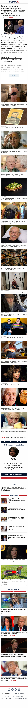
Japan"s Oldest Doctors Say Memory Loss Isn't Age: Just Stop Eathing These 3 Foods (13, 246)
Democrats (9, 437)
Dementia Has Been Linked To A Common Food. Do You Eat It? (14, 152)
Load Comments (14, 478)
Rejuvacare (3, 220)
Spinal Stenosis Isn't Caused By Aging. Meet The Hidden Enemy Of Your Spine (14, 362)
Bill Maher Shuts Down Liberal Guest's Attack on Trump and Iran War (16, 537)
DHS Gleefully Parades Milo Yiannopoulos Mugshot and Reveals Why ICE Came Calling (13, 655)
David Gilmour (4, 635)
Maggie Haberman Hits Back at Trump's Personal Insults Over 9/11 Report (16, 500)
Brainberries (3, 126)
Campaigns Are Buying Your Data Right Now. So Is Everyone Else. (13, 610)
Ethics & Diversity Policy (16, 698)
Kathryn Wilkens (4, 680)
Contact (25, 698)
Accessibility (19, 696)
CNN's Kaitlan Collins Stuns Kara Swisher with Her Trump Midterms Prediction (16, 528)
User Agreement (5, 698)
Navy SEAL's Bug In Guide (6, 267)
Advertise (7, 696)
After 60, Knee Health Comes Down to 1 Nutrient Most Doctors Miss (14, 315)
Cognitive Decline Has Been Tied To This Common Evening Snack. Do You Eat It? (12, 175)
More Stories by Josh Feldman (14, 474)
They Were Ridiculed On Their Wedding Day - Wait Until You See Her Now (13, 338)
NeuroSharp (3, 243)
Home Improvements (5, 290)
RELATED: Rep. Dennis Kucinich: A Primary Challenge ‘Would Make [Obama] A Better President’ (13, 60)
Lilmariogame (3, 336)
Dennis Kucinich (18, 437)
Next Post (20, 442)
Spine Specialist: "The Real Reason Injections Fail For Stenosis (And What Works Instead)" (13, 222)
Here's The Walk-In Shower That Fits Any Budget (14, 292)
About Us (16, 693)
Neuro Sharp (3, 149)
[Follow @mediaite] (12, 689)
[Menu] (3, 1)
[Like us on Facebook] (15, 689)
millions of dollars (10, 67)
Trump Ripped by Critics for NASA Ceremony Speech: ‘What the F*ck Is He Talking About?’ (14, 678)
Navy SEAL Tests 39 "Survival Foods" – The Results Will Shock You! (12, 269)
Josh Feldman (4, 15)
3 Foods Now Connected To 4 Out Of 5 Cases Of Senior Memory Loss (14, 199)
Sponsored (3, 613)
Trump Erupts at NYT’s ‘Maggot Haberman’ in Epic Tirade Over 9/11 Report (14, 633)
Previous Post (8, 442)
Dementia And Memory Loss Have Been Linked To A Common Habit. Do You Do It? (13, 432)
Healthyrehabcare (4, 383)
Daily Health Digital (5, 312)
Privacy (12, 696)
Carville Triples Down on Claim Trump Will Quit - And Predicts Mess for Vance (17, 518)
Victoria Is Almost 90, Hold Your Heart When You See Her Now (14, 385)
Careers (22, 693)
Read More (14, 75)
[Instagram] (19, 689)
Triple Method (3, 102)
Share (4, 17)
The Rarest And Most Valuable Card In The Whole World (12, 128)
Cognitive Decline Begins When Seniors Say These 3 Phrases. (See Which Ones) (13, 409)
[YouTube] (9, 689)
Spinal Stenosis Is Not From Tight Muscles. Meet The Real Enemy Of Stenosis (14, 105)
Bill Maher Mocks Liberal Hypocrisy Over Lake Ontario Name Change (17, 509)
